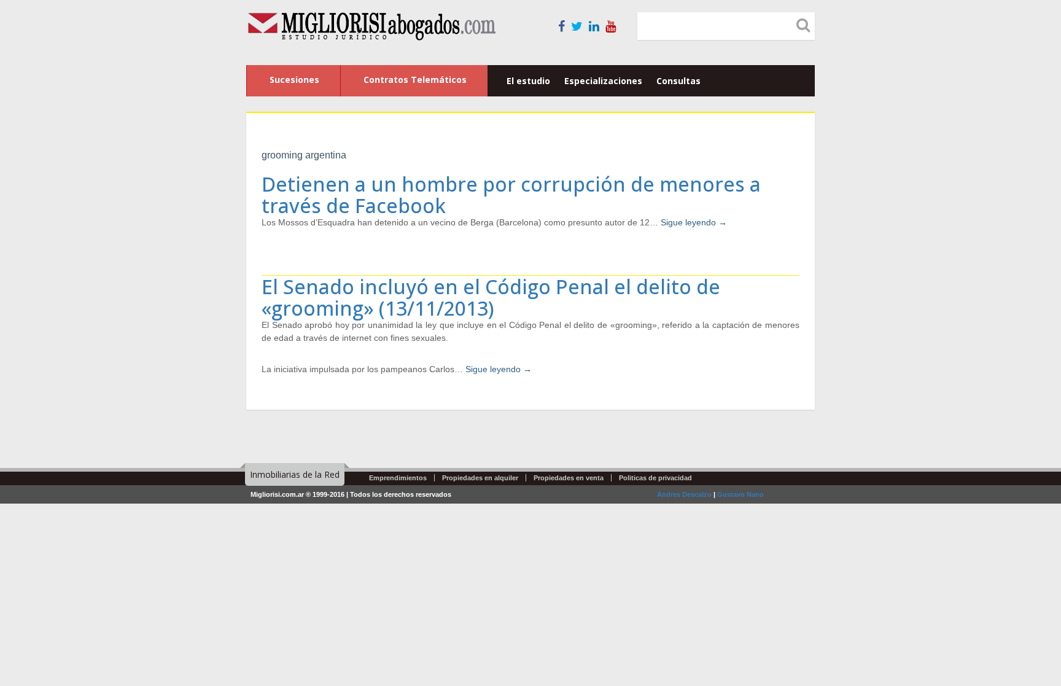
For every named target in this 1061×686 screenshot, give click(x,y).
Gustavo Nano (740, 494)
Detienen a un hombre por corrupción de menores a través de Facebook (511, 195)
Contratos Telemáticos (415, 79)
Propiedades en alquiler (480, 477)
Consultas (678, 81)
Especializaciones (603, 81)
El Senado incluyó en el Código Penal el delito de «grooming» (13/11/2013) (491, 297)
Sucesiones (294, 79)
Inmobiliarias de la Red (295, 474)
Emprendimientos (398, 477)
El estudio (528, 81)
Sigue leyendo (694, 222)
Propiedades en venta (569, 477)
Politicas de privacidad (655, 477)
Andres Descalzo (684, 494)
